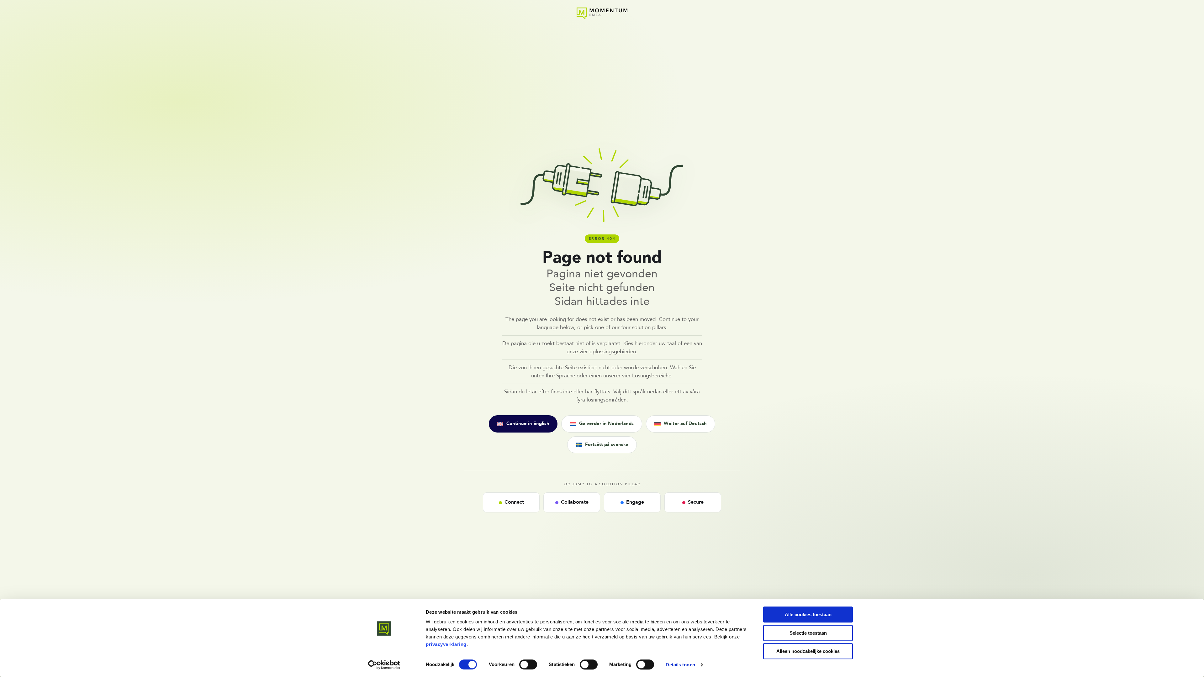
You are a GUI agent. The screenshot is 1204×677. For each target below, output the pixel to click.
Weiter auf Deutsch (685, 423)
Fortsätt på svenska (606, 444)
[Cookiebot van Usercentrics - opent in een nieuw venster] (384, 664)
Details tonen (680, 664)
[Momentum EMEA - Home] (602, 13)
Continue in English (527, 423)
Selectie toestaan (808, 633)
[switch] (528, 664)
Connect (514, 502)
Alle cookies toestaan (808, 614)
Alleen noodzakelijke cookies (808, 651)
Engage (635, 502)
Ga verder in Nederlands (606, 423)
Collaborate (575, 502)
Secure (696, 502)
